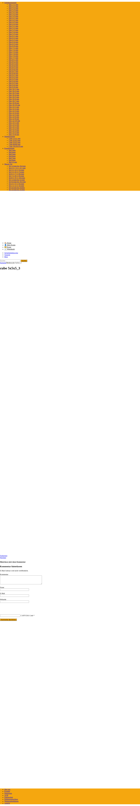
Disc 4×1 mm (13, 18)
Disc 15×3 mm (14, 131)
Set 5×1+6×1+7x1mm (16, 172)
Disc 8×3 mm (13, 64)
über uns (7, 789)
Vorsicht (7, 255)
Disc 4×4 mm (13, 24)
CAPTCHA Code (27, 615)
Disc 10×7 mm (14, 101)
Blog (6, 257)
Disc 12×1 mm (14, 107)
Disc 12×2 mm (14, 109)
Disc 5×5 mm (13, 34)
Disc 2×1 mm (13, 7)
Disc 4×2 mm (13, 20)
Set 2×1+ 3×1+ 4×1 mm (17, 168)
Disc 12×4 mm (14, 113)
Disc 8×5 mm (13, 68)
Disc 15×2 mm (14, 129)
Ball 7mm (12, 158)
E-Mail (2, 593)
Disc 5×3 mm (13, 30)
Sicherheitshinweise (11, 253)
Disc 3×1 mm (13, 12)
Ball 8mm (12, 160)
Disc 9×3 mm (13, 79)
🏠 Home (7, 243)
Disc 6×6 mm (13, 46)
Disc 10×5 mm (14, 97)
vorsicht (7, 803)
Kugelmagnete (9, 148)
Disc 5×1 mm (13, 26)
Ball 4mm (12, 152)
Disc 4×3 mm (13, 22)
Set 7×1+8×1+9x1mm (16, 176)
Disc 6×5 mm (13, 44)
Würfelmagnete (9, 136)
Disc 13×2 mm (14, 125)
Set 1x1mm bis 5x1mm (17, 180)
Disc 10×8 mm (14, 103)
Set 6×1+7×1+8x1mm (16, 174)
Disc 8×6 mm (13, 70)
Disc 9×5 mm (13, 83)
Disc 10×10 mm (14, 105)
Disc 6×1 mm (13, 36)
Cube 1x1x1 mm (14, 138)
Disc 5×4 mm (13, 32)
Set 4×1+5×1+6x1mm (16, 184)
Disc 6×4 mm (13, 42)
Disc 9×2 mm (13, 77)
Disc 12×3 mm (14, 111)
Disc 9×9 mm (13, 87)
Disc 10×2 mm (14, 91)
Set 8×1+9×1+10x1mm (17, 178)
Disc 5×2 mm (13, 28)
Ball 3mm (12, 150)
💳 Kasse (7, 247)
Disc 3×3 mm (13, 16)
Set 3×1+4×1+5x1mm (16, 170)
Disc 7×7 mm (13, 58)
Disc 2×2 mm (13, 9)
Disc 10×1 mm (14, 89)
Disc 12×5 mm (14, 115)
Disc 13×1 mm (14, 123)
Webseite (3, 599)
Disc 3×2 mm (13, 14)
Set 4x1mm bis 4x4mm (17, 188)
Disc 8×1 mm (13, 60)
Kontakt (7, 791)
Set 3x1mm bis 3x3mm (17, 190)
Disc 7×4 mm (13, 54)
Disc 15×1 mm (14, 127)
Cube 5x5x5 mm (14, 142)
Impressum (8, 793)
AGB (6, 795)
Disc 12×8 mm (14, 119)
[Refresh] (16, 607)
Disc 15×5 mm (14, 133)
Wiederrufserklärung (11, 801)
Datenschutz (8, 797)
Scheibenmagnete (10, 3)
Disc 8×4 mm (13, 66)
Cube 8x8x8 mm (14, 144)
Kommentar (4, 574)
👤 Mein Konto (9, 245)
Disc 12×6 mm (14, 117)
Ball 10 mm (13, 162)
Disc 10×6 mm (14, 99)
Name (2, 587)
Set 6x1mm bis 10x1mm (17, 182)
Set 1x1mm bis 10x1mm (17, 166)
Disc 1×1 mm (13, 5)
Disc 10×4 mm (14, 95)
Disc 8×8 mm (13, 73)
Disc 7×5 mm (13, 56)
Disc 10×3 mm (14, 93)
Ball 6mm (12, 156)
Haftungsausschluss (11, 799)
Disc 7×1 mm (13, 48)
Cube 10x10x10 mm (16, 146)
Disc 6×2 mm (13, 38)
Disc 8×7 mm (13, 72)
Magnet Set (8, 164)
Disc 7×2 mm (13, 50)
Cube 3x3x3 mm (14, 140)
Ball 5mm (12, 154)
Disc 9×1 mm (13, 75)
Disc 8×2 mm (13, 62)
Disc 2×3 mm (13, 10)
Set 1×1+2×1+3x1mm (16, 186)
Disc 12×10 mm (14, 121)
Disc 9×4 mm (13, 81)
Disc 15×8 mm (14, 134)
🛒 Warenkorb (9, 249)
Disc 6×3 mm (13, 40)
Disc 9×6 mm (13, 85)
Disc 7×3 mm (13, 52)
